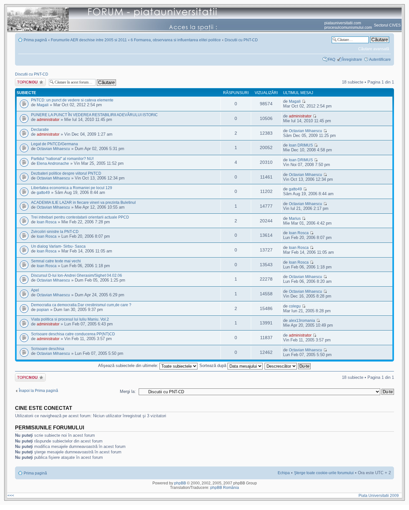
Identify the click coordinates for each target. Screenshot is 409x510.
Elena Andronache (53, 163)
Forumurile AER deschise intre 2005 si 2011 (89, 40)
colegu (295, 306)
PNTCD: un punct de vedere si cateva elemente (72, 100)
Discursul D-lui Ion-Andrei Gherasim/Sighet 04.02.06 (76, 275)
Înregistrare (352, 59)
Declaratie (40, 129)
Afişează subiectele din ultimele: (128, 365)
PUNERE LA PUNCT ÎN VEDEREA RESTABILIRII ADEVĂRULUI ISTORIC (94, 115)
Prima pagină (35, 40)
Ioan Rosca (47, 222)
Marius (295, 218)
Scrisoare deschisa (47, 349)
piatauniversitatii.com (342, 23)
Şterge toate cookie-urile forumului (324, 473)
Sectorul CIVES (387, 25)
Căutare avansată (373, 49)
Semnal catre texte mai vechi (56, 261)
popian (43, 309)
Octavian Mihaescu (305, 131)
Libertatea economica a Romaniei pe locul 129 (71, 188)
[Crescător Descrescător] (288, 365)
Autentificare (380, 59)
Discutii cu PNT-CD (241, 40)
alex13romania (302, 320)
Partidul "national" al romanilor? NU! (62, 158)
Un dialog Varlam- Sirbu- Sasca (58, 246)
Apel (35, 290)
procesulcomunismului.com (348, 27)
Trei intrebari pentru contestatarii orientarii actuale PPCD (80, 217)
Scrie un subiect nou (29, 82)
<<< (10, 495)
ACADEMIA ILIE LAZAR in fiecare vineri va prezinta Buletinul (83, 202)
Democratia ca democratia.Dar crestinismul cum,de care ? (81, 305)
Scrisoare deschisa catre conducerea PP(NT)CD (73, 334)
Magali (43, 105)
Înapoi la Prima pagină (38, 390)
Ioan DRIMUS (301, 145)
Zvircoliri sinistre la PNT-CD (55, 231)
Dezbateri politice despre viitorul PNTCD (66, 173)
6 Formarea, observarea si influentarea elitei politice (176, 40)
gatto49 (43, 192)
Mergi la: (128, 391)
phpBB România (224, 487)
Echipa (284, 473)
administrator (48, 119)
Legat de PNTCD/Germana (54, 144)
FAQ (331, 59)
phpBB (180, 483)
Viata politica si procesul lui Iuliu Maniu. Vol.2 (70, 319)
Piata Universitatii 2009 (380, 495)
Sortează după (213, 365)
